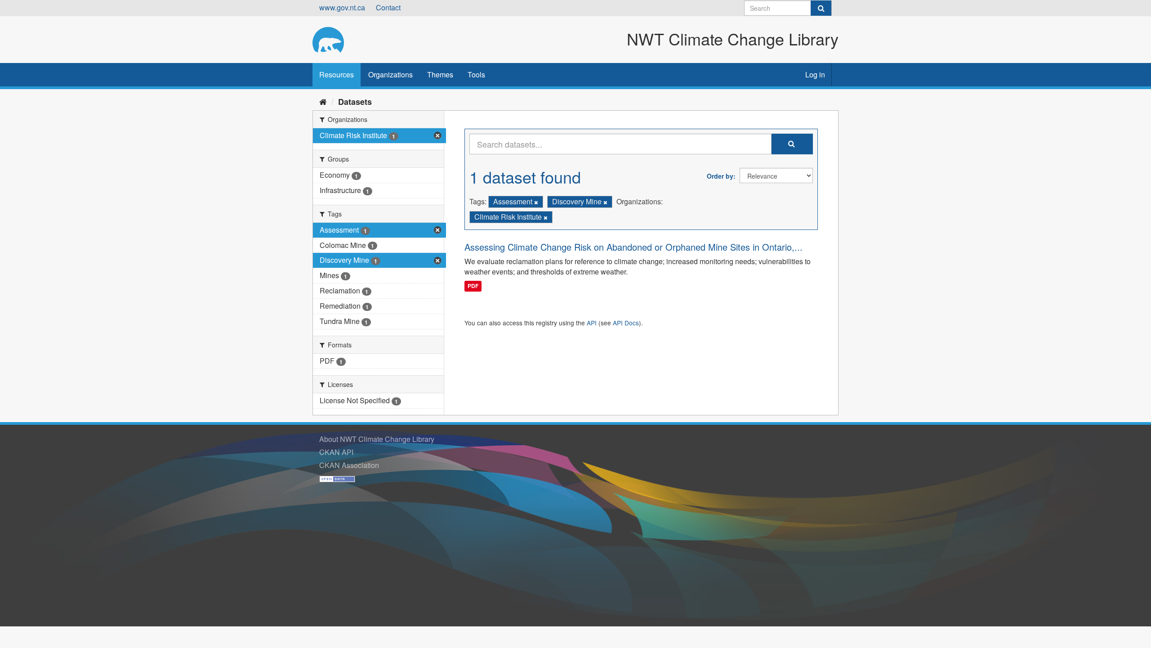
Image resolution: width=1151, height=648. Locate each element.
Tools (476, 74)
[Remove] (536, 202)
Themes (440, 74)
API (592, 322)
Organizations (390, 74)
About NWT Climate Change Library (376, 439)
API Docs (626, 322)
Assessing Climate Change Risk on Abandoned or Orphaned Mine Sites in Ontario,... (633, 246)
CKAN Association (349, 465)
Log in (815, 74)
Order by (720, 175)
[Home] (323, 101)
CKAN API (336, 452)
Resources (336, 74)
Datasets (355, 102)
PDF (473, 286)
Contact (388, 7)
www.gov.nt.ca (342, 7)
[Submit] (821, 8)
